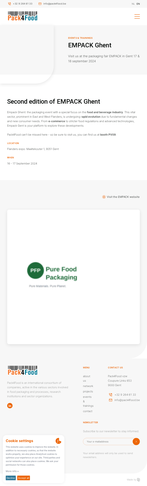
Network (88, 386)
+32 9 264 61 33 (22, 3)
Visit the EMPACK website (123, 197)
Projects (88, 391)
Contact (87, 411)
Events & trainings (88, 401)
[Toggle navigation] (137, 16)
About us (86, 378)
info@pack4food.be (54, 3)
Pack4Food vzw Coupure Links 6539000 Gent (120, 380)
